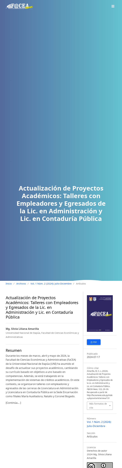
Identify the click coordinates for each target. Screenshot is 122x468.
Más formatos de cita (98, 405)
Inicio (9, 283)
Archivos (21, 283)
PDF (95, 342)
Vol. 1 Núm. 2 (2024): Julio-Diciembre (50, 283)
